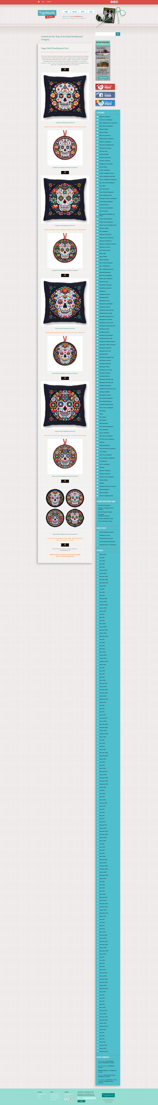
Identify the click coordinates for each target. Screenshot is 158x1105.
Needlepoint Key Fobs (105, 351)
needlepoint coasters (104, 307)
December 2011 (103, 1017)
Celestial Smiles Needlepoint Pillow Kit (65, 225)
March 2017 (102, 821)
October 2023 (103, 633)
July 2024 (101, 614)
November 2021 (103, 693)
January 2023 (103, 655)
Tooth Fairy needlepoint (105, 455)
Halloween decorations (105, 234)
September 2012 (103, 988)
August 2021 (102, 702)
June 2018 (102, 793)
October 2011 (102, 1023)
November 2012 (103, 982)
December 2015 (103, 866)
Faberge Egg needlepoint (106, 201)
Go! (118, 34)
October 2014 (103, 910)
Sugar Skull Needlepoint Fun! (55, 48)
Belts (39, 1096)
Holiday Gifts (102, 253)
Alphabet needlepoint (104, 116)
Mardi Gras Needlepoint (105, 275)
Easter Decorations (104, 189)
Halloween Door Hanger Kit (106, 237)
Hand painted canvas (104, 250)
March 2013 (102, 969)
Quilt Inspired (102, 420)
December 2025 (103, 576)
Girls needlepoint (103, 231)
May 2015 (102, 888)
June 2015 (102, 884)
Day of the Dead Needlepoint (106, 182)
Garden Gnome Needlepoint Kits (107, 225)
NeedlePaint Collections (105, 285)
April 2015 (102, 891)
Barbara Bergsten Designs (105, 512)
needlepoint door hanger (105, 313)
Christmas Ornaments (105, 157)
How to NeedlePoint (104, 266)
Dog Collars (102, 185)
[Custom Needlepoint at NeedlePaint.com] (102, 80)
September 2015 (103, 875)
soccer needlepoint (104, 432)
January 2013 (103, 976)
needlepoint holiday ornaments (107, 344)
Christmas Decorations (105, 148)
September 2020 (103, 733)
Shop (82, 11)
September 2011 (103, 1026)
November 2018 (103, 781)
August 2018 (102, 787)
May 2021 (102, 708)
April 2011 (102, 1039)
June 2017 (102, 812)
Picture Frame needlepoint (106, 407)
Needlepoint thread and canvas (107, 388)
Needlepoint (102, 291)
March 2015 (102, 894)
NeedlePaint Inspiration (105, 288)
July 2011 (101, 1032)
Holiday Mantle (103, 256)
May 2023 (102, 645)
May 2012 (102, 1001)
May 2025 (102, 592)
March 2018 (102, 799)
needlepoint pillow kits (105, 363)
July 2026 (101, 557)
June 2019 (102, 762)
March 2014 (102, 932)
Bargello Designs (103, 129)
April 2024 (102, 620)
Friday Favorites (103, 211)
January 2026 (103, 573)
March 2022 (102, 680)
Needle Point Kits (103, 281)
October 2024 (103, 608)
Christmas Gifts (103, 151)
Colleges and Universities (106, 163)
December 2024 (103, 604)
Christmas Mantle (104, 154)
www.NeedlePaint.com (76, 16)
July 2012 (101, 995)
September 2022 (103, 661)
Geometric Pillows (104, 228)
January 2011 (102, 1048)
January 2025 (103, 601)
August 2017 (102, 806)
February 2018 (103, 803)
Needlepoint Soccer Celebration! (107, 544)
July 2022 (101, 667)
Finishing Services (104, 204)
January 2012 (103, 1013)
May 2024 (102, 617)
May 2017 (102, 815)
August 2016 (102, 840)
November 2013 (103, 944)
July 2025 (101, 589)
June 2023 (102, 642)
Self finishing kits (103, 423)
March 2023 (102, 652)
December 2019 (103, 752)
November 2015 (103, 869)
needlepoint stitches (104, 376)
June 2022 (102, 670)
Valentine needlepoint (105, 470)
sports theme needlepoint (106, 436)
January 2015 (103, 900)
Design (74, 11)
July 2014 (101, 919)
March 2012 (102, 1007)
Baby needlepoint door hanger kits (108, 123)
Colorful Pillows (103, 167)
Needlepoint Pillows (104, 366)
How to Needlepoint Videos (105, 521)
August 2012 (102, 991)
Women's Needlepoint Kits (106, 495)
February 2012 (103, 1010)
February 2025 (103, 598)
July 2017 (101, 809)
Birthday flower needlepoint (106, 138)
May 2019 (102, 765)
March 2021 (102, 715)
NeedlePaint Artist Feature (106, 538)
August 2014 (102, 916)
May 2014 (102, 925)
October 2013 (103, 947)
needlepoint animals (104, 294)
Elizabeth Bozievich (103, 1070)
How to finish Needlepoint (106, 263)
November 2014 (103, 906)
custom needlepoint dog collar (107, 176)
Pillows (101, 414)
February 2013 (103, 972)
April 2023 (102, 648)
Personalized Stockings (105, 401)
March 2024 (102, 623)
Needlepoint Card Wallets (106, 303)
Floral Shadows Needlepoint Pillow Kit (65, 328)
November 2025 (103, 579)
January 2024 (103, 626)
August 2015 (102, 878)
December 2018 (103, 777)
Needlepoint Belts (104, 297)
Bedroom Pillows (103, 132)
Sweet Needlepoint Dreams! (106, 532)
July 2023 (101, 639)
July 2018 (101, 790)
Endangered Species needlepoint (108, 198)
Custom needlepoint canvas (106, 173)
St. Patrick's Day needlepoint (106, 439)
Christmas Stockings (104, 160)
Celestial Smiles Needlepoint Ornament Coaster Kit (65, 270)
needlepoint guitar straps (105, 338)
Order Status (53, 1099)
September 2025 (103, 582)
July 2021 (101, 705)
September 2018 (103, 784)
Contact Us (67, 1096)
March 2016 (102, 856)
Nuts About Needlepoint (104, 505)
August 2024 (102, 611)
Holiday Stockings (104, 259)
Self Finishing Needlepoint (106, 426)
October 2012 (103, 985)
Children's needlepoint (105, 141)
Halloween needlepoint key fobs (107, 244)
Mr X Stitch (101, 514)
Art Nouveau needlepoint (105, 119)
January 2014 (103, 938)
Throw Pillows (103, 451)
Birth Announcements (105, 135)
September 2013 (103, 950)
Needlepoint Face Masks (105, 319)
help (43, 1)
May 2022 (102, 674)
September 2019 (103, 755)
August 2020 (102, 737)
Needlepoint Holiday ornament (107, 341)
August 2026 (102, 554)
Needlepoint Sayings (104, 373)
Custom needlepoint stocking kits (108, 179)
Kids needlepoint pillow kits (106, 269)
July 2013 (101, 957)
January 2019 (103, 774)
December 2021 (103, 689)
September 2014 (103, 913)
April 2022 (102, 677)
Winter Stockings (103, 492)
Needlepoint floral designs (106, 335)
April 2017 (102, 818)
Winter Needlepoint (104, 489)
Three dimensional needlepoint (107, 448)
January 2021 (103, 721)
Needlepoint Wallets (104, 391)
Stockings (101, 442)
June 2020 (102, 743)
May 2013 (102, 963)
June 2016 (102, 847)
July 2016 (101, 844)
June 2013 (102, 960)
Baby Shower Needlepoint (106, 126)
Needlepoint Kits (103, 354)
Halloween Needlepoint (105, 241)
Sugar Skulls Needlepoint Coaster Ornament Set (65, 534)
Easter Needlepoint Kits (105, 195)
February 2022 (103, 683)
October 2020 (103, 730)
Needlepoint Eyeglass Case (106, 316)
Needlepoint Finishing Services (107, 325)
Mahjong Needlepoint (105, 272)
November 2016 (103, 834)
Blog (90, 11)
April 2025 (102, 595)
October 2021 (103, 696)
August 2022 (102, 664)
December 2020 (103, 724)
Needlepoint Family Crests (106, 322)
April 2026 (102, 567)
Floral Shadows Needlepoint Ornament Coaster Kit (65, 373)
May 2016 (102, 850)
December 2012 (103, 979)
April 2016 (102, 853)
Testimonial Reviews (104, 445)
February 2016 (103, 859)
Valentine (101, 467)
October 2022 (103, 658)
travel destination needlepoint (107, 458)
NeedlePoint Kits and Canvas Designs (47, 14)
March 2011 (102, 1042)
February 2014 (103, 935)
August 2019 (102, 759)
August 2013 (102, 954)
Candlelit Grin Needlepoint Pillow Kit (65, 122)
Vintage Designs (103, 480)
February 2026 (103, 570)
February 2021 (103, 718)
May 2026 (102, 564)
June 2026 (102, 560)
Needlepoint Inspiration (105, 348)
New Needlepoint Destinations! (107, 541)
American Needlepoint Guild (105, 518)
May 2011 (102, 1035)
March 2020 (102, 749)
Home (39, 2)
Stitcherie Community (103, 516)
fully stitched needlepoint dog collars (107, 215)
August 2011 (102, 1029)
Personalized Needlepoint (106, 398)
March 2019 (102, 768)
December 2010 (103, 1051)
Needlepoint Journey (104, 535)
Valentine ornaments (104, 473)
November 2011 (103, 1020)
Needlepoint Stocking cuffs (106, 379)
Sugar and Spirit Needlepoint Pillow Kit (65, 431)
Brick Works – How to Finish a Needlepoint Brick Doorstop (107, 1081)
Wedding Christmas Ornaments (107, 486)
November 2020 (103, 727)
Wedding (101, 483)
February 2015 (103, 897)
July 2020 (101, 740)
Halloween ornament (104, 247)
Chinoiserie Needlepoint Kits (106, 145)
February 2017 (103, 825)
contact (49, 1)
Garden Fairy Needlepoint (106, 222)
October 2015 (103, 872)
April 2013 (102, 966)
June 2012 (102, 998)
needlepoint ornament (105, 360)
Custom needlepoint (104, 170)
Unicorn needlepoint (104, 464)
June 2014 (102, 922)
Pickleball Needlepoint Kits (106, 404)
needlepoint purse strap (105, 370)
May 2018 (102, 796)
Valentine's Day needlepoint (106, 477)
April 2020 (102, 746)
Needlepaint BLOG (68, 1094)
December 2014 (103, 903)
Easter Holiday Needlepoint (106, 192)
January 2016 (103, 862)
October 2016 (103, 837)
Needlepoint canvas (104, 300)
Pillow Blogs (102, 410)
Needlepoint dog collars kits (106, 310)
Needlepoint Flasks (104, 329)
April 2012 (102, 1004)
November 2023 (103, 630)
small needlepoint (104, 429)
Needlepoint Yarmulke (105, 395)
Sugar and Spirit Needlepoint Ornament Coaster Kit (65, 476)
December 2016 (103, 831)
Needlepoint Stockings (105, 385)
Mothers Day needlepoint (105, 278)
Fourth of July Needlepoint (106, 208)
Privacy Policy (108, 1102)
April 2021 (102, 711)
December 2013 (103, 941)
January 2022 (103, 686)
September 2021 (103, 699)
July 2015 (101, 881)
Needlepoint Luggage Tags (106, 357)
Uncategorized (103, 461)
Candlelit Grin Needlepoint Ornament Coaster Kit (65, 167)
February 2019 (103, 771)
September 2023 (103, 636)
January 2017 (103, 828)
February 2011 (103, 1045)
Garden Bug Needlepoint (105, 218)
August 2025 (102, 586)
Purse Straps (102, 417)
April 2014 (102, 928)
